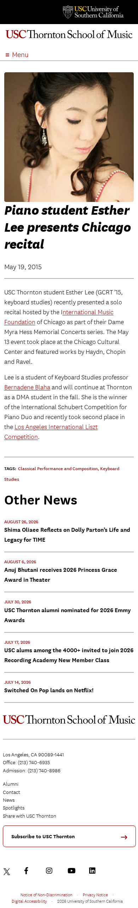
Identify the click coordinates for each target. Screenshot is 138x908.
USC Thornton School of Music (69, 37)
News (9, 800)
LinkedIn (94, 870)
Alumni (10, 784)
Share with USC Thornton (29, 816)
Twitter (8, 870)
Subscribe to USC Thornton (43, 836)
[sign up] (126, 839)
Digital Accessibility (29, 901)
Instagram (51, 870)
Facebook (29, 870)
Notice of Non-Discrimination (46, 894)
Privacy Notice (95, 894)
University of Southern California (93, 12)
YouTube (72, 870)
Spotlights (13, 808)
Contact (11, 792)
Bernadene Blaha (27, 387)
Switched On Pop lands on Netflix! (48, 690)
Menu (20, 54)
